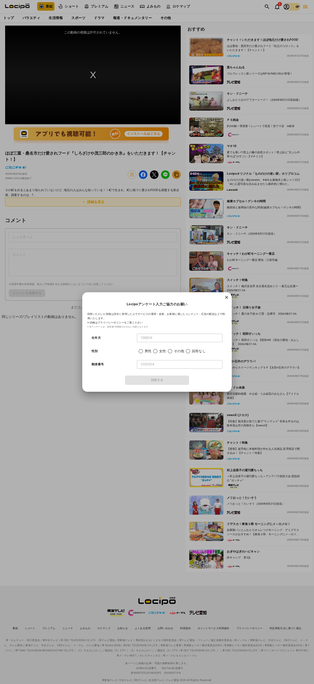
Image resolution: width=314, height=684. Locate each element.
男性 (148, 351)
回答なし (199, 351)
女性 (162, 351)
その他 (179, 351)
